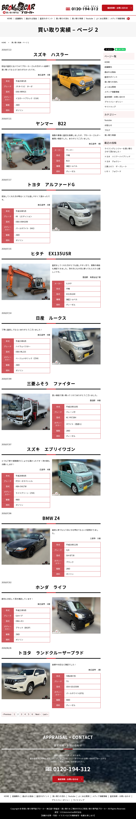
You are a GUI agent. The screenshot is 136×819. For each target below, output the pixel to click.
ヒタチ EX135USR (51, 253)
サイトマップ (110, 106)
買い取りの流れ (62, 18)
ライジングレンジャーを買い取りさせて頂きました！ (118, 150)
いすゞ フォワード (113, 171)
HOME (9, 18)
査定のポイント (46, 18)
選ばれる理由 (31, 18)
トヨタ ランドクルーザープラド (51, 653)
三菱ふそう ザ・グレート (116, 166)
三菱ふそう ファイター (51, 383)
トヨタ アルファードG (51, 184)
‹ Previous (7, 714)
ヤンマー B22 (51, 123)
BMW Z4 (51, 518)
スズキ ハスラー (51, 54)
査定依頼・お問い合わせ (117, 8)
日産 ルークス (51, 318)
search (129, 18)
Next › (37, 714)
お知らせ (108, 125)
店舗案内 (19, 18)
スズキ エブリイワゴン (51, 449)
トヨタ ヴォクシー (113, 161)
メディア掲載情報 (117, 18)
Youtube (89, 18)
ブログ (107, 130)
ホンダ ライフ (51, 587)
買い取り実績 (77, 18)
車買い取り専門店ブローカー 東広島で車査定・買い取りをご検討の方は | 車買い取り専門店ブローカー (64, 808)
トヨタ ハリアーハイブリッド (117, 156)
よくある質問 (101, 18)
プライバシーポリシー (114, 101)
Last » (45, 714)
